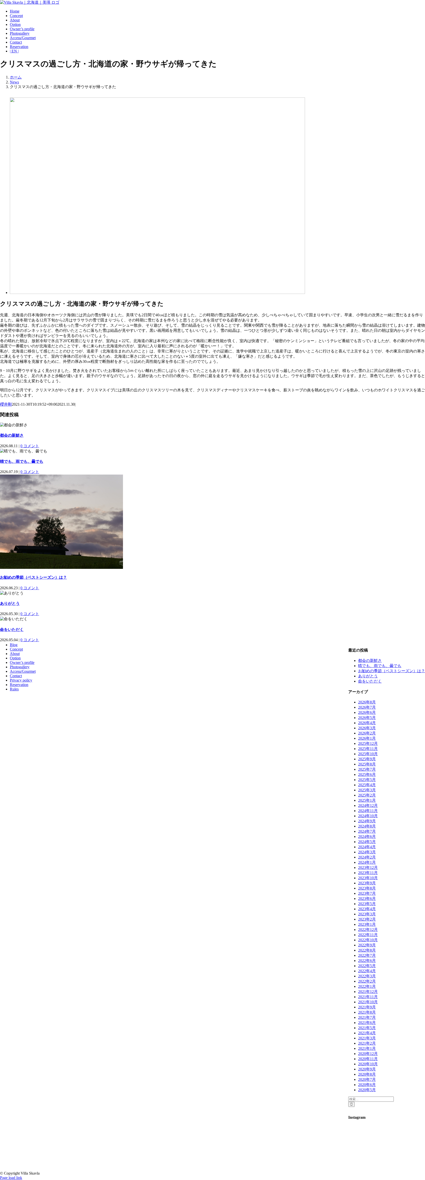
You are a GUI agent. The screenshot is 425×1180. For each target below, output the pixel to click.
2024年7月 (367, 831)
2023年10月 (368, 878)
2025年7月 (367, 769)
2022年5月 (367, 966)
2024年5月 (367, 842)
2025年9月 (367, 759)
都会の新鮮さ (12, 435)
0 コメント (29, 446)
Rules (14, 689)
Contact (16, 676)
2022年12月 (368, 929)
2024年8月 (367, 826)
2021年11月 (368, 997)
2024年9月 (367, 821)
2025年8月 (367, 764)
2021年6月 (367, 1023)
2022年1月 (367, 986)
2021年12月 (368, 991)
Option (15, 658)
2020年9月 (367, 1069)
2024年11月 (368, 811)
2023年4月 (367, 909)
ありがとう (10, 603)
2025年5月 (367, 780)
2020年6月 (367, 1085)
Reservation (19, 685)
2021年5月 (367, 1028)
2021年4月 (367, 1033)
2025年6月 (367, 774)
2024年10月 (368, 816)
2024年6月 (367, 836)
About (15, 654)
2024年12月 (368, 805)
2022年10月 (368, 940)
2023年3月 (367, 914)
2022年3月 (367, 976)
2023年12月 (368, 867)
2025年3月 (367, 790)
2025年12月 (368, 743)
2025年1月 (367, 800)
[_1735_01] (157, 292)
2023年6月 (367, 898)
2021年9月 (367, 1007)
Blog (13, 645)
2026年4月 (367, 723)
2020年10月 (368, 1064)
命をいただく (12, 629)
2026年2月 (367, 733)
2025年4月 (367, 785)
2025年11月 (368, 749)
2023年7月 (367, 893)
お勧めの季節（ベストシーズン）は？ (33, 577)
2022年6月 (367, 960)
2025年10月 (368, 754)
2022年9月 (367, 945)
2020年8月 (367, 1074)
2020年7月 (367, 1079)
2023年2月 (367, 919)
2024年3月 (367, 852)
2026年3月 (367, 728)
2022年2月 (367, 981)
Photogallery (20, 667)
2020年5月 (367, 1090)
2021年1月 (367, 1048)
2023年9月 (367, 883)
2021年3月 (367, 1038)
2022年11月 (368, 935)
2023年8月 (367, 888)
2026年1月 (367, 738)
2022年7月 (367, 955)
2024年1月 (367, 862)
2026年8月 (367, 702)
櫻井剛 (6, 404)
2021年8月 (367, 1012)
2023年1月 (367, 924)
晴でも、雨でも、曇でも (21, 461)
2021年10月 (368, 1002)
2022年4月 (367, 971)
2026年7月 (367, 707)
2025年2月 (367, 795)
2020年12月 (368, 1054)
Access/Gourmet (23, 671)
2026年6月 (367, 712)
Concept (16, 649)
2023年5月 (367, 904)
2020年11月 (368, 1059)
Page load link (11, 1178)
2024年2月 (367, 857)
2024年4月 (367, 847)
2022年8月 (367, 950)
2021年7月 (367, 1017)
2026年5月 (367, 718)
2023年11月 (368, 873)
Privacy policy (21, 680)
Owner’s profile (22, 662)
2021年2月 (367, 1043)
